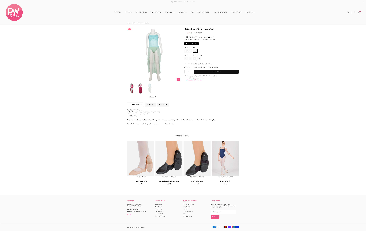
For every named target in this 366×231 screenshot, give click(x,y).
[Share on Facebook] (155, 97)
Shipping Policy (187, 216)
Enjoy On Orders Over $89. (183, 2)
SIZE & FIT (150, 105)
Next (180, 54)
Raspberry (188, 51)
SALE (192, 12)
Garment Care (159, 211)
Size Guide (158, 206)
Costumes (169, 12)
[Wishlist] (355, 12)
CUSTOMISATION (220, 12)
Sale (129, 29)
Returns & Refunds (160, 216)
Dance (117, 12)
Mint (195, 51)
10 (194, 59)
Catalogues (236, 12)
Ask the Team (187, 206)
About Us (249, 12)
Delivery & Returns (206, 64)
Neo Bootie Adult (197, 181)
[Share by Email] (158, 97)
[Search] (348, 12)
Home (128, 23)
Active (128, 12)
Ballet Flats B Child (140, 181)
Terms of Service (188, 211)
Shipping (196, 39)
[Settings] (351, 12)
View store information (194, 80)
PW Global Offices (188, 204)
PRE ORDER (163, 105)
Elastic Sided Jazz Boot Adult (169, 181)
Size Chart (198, 55)
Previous (129, 54)
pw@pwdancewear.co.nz (138, 211)
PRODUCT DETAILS (136, 105)
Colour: (189, 47)
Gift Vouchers (204, 12)
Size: (193, 55)
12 (199, 59)
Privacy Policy (187, 214)
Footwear (155, 12)
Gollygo (181, 12)
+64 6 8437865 (134, 209)
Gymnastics (141, 12)
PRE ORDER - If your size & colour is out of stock (202, 67)
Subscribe (215, 216)
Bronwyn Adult (225, 181)
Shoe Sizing (158, 209)
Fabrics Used (159, 214)
